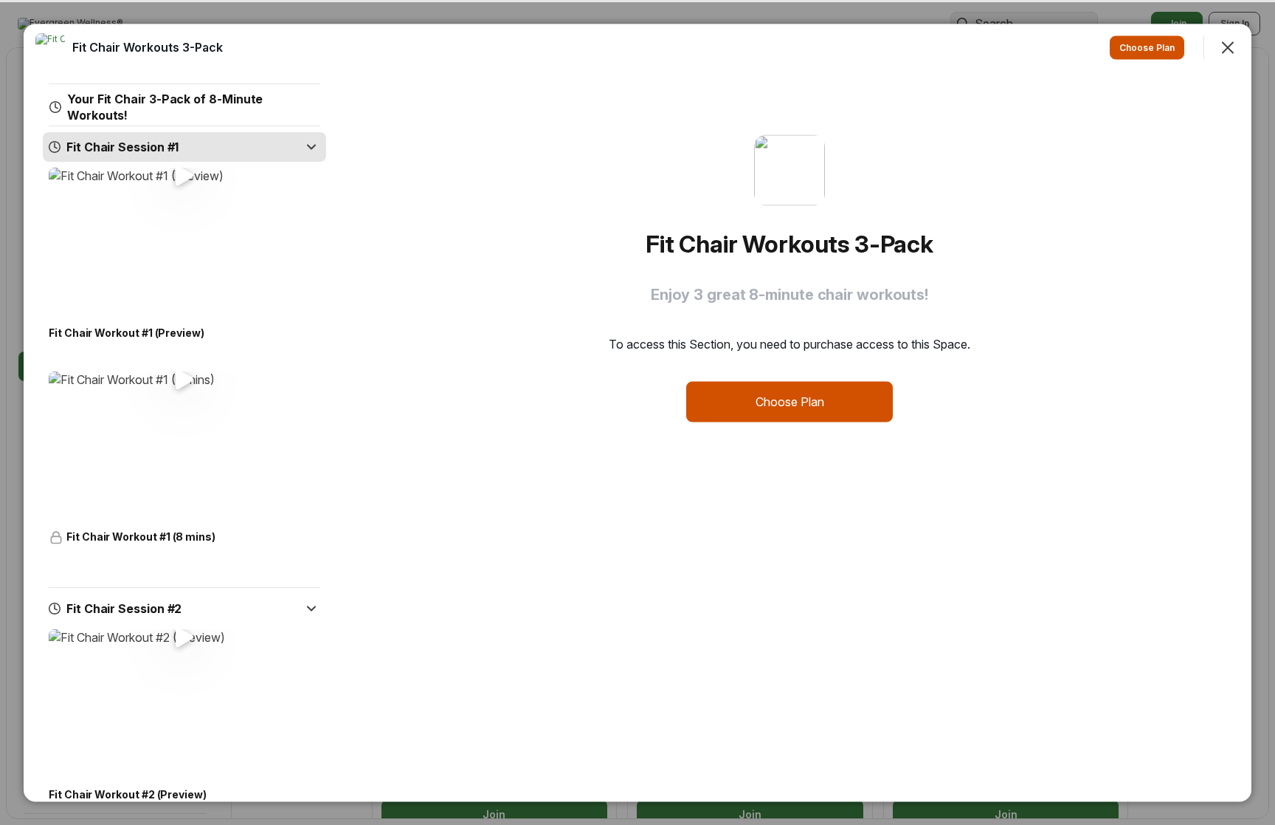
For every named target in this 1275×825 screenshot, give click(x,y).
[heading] (147, 46)
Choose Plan (790, 401)
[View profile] (50, 47)
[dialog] (637, 412)
